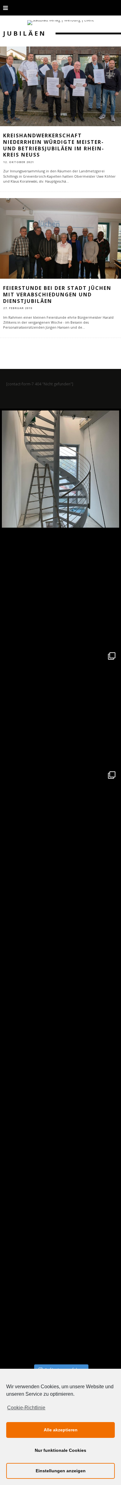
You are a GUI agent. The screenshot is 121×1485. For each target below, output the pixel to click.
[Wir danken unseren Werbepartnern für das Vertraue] (60, 826)
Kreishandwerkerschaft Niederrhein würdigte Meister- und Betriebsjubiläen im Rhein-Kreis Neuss (53, 145)
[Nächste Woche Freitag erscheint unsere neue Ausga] (60, 945)
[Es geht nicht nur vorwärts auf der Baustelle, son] (60, 469)
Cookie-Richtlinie (26, 1407)
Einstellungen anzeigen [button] (61, 1470)
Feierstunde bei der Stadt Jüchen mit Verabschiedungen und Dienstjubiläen (57, 294)
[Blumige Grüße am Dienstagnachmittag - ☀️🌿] (60, 1302)
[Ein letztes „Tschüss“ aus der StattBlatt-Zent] (60, 588)
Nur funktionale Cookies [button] (60, 1450)
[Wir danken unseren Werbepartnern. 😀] (60, 707)
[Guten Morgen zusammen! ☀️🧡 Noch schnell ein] (60, 1183)
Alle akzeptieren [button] (61, 1429)
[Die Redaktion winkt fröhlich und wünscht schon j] (60, 1064)
